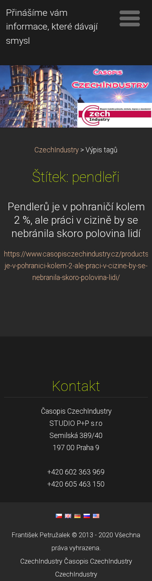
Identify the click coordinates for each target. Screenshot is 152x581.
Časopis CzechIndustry (98, 561)
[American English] (96, 516)
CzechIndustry (56, 150)
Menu (130, 18)
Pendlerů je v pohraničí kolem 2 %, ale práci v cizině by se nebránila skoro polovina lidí (76, 220)
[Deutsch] (77, 516)
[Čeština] (59, 516)
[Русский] (86, 516)
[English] (68, 516)
